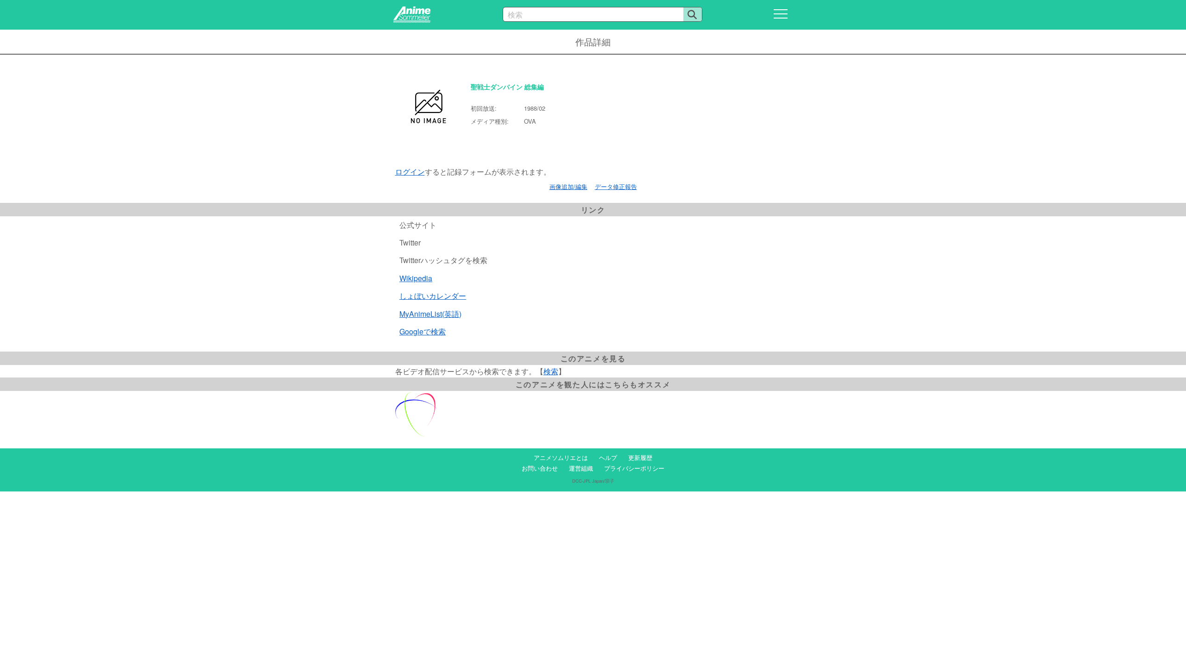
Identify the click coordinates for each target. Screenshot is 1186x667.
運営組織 (581, 468)
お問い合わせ (540, 468)
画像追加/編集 (568, 186)
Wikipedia (415, 278)
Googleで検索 (422, 331)
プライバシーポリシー (634, 468)
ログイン (410, 171)
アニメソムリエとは (561, 457)
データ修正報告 (616, 186)
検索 (550, 371)
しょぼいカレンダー (432, 295)
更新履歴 (640, 457)
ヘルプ (608, 457)
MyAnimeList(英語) (430, 313)
